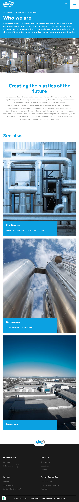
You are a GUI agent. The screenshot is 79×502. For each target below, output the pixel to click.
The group (45, 462)
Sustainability (8, 485)
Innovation (7, 481)
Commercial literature (50, 485)
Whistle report (59, 498)
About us (20, 12)
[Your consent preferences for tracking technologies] (4, 498)
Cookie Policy (47, 498)
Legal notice (34, 498)
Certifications (46, 481)
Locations (45, 466)
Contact (6, 462)
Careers (44, 470)
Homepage (7, 12)
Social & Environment (12, 489)
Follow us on (8, 466)
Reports (44, 489)
